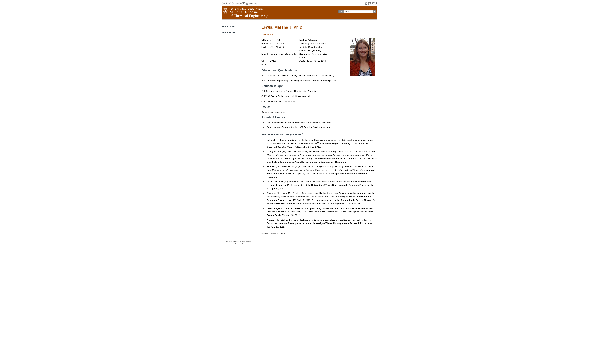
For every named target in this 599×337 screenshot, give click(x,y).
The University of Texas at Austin (234, 244)
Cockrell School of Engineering (239, 241)
